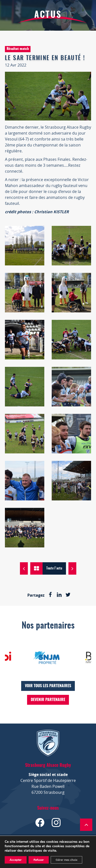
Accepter (16, 860)
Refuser (38, 860)
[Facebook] (50, 595)
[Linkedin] (59, 595)
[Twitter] (68, 595)
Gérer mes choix (66, 860)
